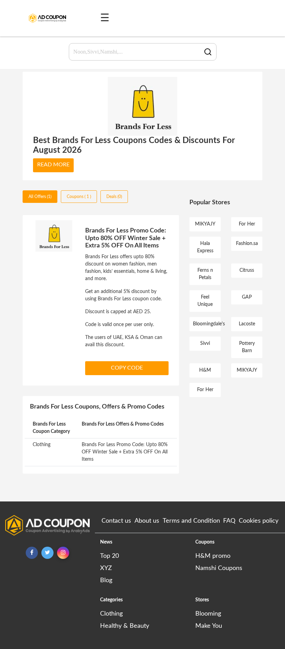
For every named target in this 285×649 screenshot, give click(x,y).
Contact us (116, 521)
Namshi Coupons (218, 568)
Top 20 (109, 556)
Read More (53, 164)
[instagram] (63, 553)
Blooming (208, 614)
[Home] (47, 18)
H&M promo (212, 556)
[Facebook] (32, 553)
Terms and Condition (191, 521)
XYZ (106, 568)
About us (147, 521)
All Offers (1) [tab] (39, 197)
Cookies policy (258, 521)
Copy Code (127, 368)
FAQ (229, 521)
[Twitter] (47, 553)
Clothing (41, 444)
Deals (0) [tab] (114, 197)
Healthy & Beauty (124, 626)
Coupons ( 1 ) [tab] (79, 197)
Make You (208, 626)
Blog (106, 580)
